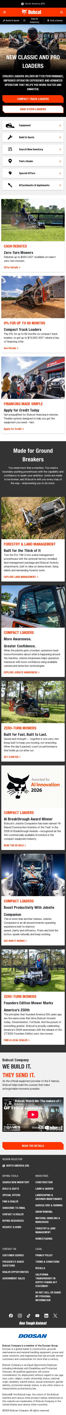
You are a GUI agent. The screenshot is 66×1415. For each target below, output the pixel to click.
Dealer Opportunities (15, 1272)
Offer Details (11, 267)
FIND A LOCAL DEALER (16, 1040)
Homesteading (43, 1238)
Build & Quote (10, 1188)
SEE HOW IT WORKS (14, 940)
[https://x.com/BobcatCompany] (55, 1316)
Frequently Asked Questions (13, 1263)
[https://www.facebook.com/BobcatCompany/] (11, 1316)
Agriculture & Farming (49, 1205)
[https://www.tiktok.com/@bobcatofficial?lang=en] (28, 1316)
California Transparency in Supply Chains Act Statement (46, 1280)
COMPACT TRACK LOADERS (33, 99)
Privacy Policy (44, 1255)
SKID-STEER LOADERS (33, 109)
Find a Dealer (10, 1201)
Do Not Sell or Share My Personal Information (48, 1296)
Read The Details (33, 1145)
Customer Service (13, 1255)
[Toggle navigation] (5, 12)
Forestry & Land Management (45, 1230)
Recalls (40, 1268)
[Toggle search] (60, 12)
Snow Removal (44, 1211)
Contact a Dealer (13, 1214)
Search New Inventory (15, 1182)
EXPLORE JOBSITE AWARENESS (21, 672)
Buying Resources (13, 1220)
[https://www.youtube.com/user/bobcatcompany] (37, 1316)
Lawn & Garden (44, 1188)
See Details (10, 348)
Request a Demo (11, 1227)
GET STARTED (11, 757)
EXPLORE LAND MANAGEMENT (20, 576)
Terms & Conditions (47, 1261)
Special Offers (11, 1195)
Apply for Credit (13, 428)
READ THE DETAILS (14, 845)
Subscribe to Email (13, 1207)
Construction (44, 1182)
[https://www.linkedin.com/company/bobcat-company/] (46, 1316)
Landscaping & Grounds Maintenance (48, 1197)
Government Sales (13, 1278)
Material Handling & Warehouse (47, 1220)
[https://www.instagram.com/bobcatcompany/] (20, 1316)
